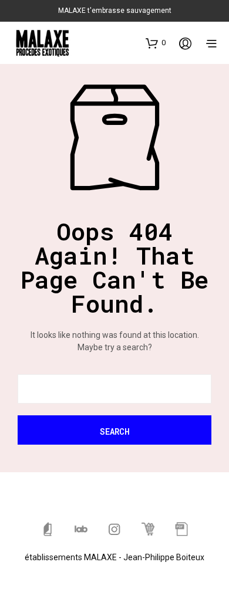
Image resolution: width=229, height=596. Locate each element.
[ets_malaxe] (114, 529)
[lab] (81, 529)
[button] (156, 43)
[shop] (148, 529)
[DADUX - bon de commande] (181, 529)
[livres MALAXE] (48, 529)
